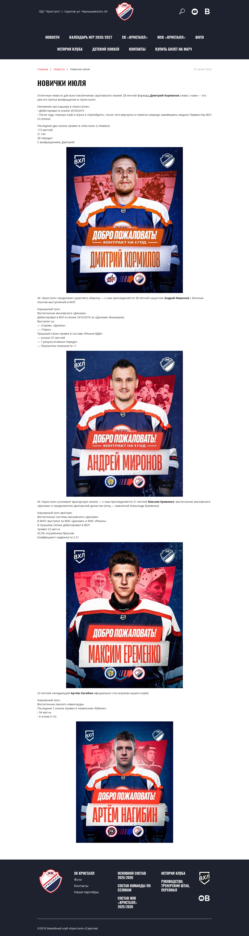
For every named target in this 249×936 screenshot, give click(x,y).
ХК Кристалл (84, 873)
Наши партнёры (86, 892)
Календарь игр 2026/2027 (90, 37)
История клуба (69, 49)
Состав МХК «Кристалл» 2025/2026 (127, 902)
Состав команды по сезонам (134, 887)
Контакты (137, 49)
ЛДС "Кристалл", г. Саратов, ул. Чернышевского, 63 (73, 11)
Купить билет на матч (173, 49)
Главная (42, 69)
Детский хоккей (105, 49)
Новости (52, 37)
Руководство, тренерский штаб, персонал (175, 885)
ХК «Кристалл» (135, 37)
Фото (199, 37)
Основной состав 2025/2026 (132, 875)
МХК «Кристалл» (171, 37)
